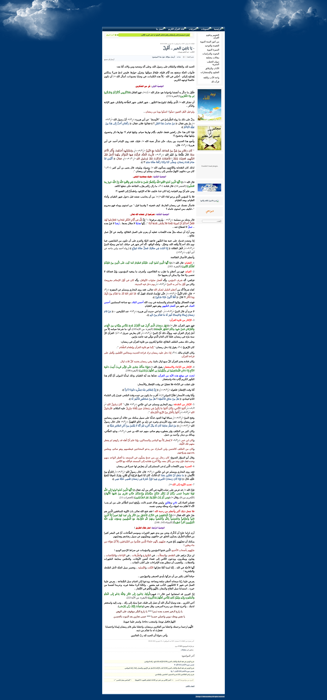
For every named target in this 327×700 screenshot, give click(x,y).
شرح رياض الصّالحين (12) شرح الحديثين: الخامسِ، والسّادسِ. (174, 674)
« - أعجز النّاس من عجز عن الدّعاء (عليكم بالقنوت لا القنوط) (154, 680)
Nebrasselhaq (207, 696)
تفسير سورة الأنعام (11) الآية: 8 (184, 665)
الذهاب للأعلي (190, 686)
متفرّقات (183, 650)
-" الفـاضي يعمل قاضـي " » (123, 680)
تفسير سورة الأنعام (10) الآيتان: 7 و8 (182, 671)
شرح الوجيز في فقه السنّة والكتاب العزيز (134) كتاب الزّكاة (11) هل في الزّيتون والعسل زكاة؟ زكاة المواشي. (159, 668)
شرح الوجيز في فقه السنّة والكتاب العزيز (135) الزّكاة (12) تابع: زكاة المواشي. (169, 661)
